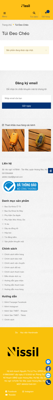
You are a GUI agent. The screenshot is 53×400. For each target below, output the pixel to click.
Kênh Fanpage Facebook (15, 302)
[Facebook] (48, 368)
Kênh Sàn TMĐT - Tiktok (15, 315)
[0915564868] (48, 382)
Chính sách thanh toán (14, 272)
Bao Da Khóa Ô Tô (12, 206)
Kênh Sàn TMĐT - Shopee (15, 311)
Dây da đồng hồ (11, 228)
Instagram (29, 391)
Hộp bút (7, 233)
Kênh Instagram (11, 306)
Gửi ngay (26, 105)
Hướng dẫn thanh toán (14, 285)
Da (16, 332)
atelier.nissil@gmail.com (12, 176)
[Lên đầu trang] (46, 391)
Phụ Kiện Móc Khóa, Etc (14, 220)
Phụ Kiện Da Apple (12, 215)
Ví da (6, 224)
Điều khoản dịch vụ (12, 276)
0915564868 (7, 173)
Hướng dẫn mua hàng (14, 289)
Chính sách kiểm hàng (14, 254)
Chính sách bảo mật (13, 259)
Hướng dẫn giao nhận (13, 280)
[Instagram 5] (13, 140)
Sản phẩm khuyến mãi (14, 241)
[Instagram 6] (40, 140)
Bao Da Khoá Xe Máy (13, 211)
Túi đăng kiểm (10, 237)
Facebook (12, 391)
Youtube (12, 394)
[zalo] (48, 375)
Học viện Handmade (29, 332)
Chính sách (9, 319)
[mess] (48, 362)
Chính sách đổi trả (12, 267)
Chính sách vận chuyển (14, 263)
